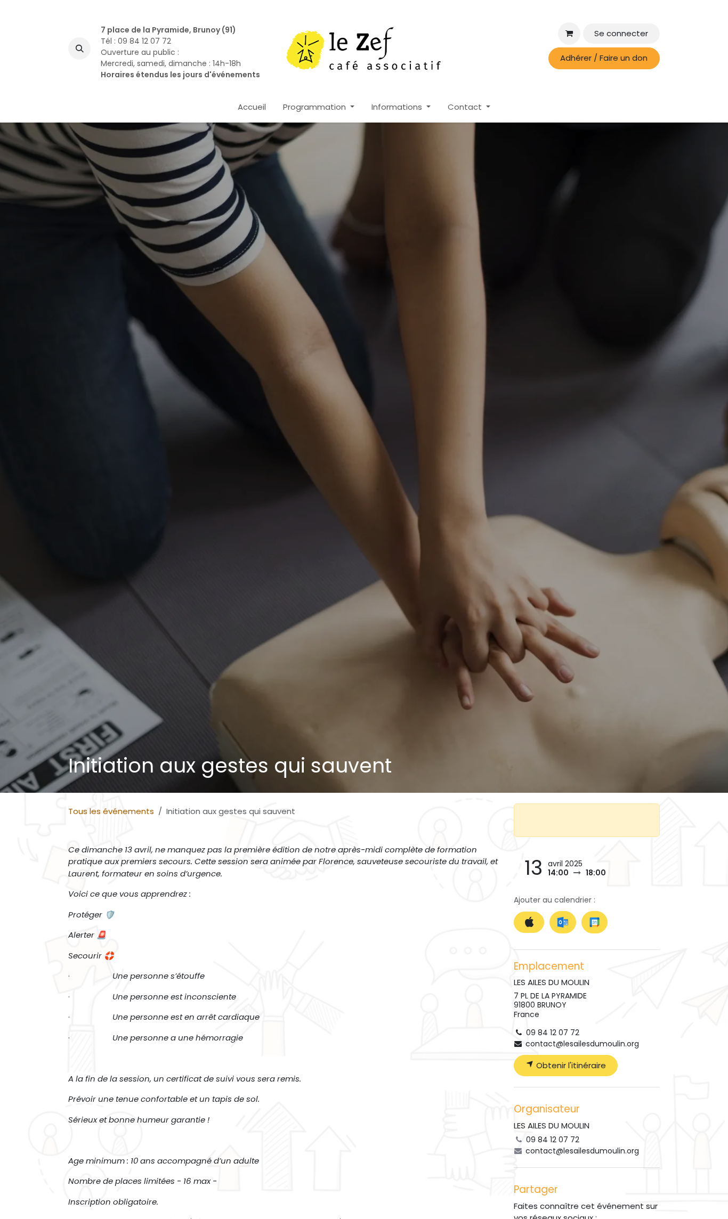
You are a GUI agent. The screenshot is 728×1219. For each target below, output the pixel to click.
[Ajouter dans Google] (594, 922)
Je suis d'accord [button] (623, 1190)
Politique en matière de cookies (125, 1202)
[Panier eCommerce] (569, 33)
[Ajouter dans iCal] (529, 922)
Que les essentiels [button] (545, 1190)
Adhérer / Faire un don (604, 57)
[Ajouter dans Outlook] (562, 922)
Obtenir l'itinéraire (570, 1065)
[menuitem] (251, 107)
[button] (79, 48)
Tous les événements (111, 811)
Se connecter (621, 33)
